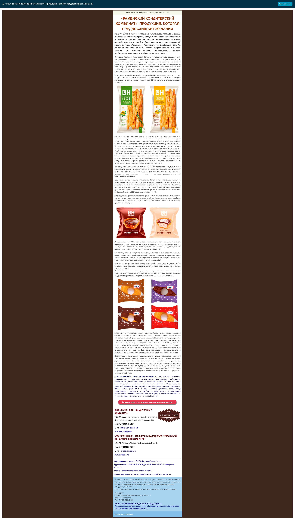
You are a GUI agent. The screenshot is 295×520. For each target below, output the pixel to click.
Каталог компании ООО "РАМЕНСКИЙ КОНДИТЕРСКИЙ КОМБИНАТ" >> (142, 474)
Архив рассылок (285, 4)
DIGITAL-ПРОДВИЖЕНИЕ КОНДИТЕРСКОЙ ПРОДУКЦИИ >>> (138, 504)
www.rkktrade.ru (122, 455)
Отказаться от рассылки (124, 514)
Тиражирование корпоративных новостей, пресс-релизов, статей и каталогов (147, 506)
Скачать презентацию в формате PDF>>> (131, 508)
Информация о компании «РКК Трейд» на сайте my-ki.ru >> (138, 461)
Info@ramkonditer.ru (129, 428)
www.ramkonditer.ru (123, 432)
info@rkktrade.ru (128, 451)
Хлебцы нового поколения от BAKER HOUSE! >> (133, 471)
